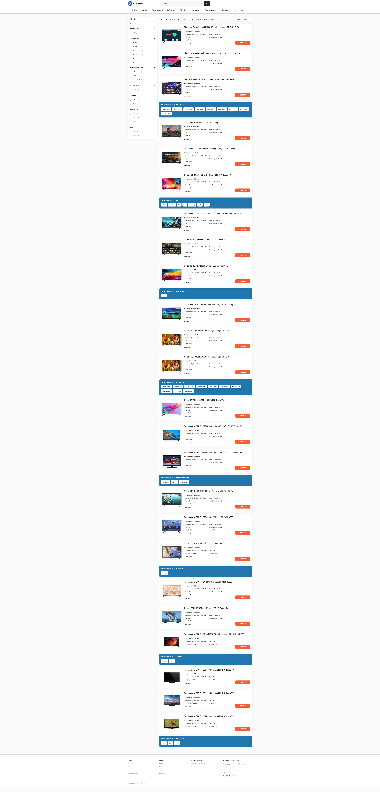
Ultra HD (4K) (184, 482)
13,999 (243, 69)
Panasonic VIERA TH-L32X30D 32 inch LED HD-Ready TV (209, 716)
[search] (207, 3)
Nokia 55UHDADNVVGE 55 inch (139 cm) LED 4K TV (207, 356)
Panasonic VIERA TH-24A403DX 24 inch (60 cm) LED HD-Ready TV (213, 452)
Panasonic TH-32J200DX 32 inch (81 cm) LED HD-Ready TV (210, 304)
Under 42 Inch (213, 386)
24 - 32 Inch (138, 51)
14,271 (243, 442)
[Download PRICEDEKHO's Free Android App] (245, 767)
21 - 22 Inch (137, 43)
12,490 (243, 706)
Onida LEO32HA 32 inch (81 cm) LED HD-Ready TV (206, 608)
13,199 (243, 624)
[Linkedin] (233, 776)
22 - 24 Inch (137, 47)
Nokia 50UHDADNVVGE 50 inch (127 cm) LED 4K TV (207, 330)
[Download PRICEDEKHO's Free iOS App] (230, 765)
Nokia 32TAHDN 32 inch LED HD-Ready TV (202, 122)
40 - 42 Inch (137, 59)
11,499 (243, 416)
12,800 (243, 597)
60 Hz (164, 573)
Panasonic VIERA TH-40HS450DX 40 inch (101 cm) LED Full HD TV (213, 213)
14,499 (243, 647)
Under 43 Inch (224, 386)
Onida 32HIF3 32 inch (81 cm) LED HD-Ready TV (205, 239)
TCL (200, 205)
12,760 (243, 320)
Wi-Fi (171, 661)
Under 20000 (177, 109)
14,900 (243, 468)
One (164, 743)
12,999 (243, 190)
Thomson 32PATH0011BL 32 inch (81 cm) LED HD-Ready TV (210, 79)
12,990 (243, 682)
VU (179, 205)
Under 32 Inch (189, 386)
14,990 (243, 164)
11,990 (243, 533)
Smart (164, 661)
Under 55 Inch (188, 391)
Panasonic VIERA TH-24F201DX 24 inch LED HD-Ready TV (209, 582)
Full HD (174, 482)
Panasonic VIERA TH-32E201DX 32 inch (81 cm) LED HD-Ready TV (213, 426)
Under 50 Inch (166, 391)
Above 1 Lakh (166, 113)
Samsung (192, 205)
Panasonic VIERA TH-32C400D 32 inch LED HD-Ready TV (209, 670)
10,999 (243, 95)
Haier (206, 205)
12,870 (243, 281)
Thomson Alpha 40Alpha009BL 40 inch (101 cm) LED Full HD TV (212, 53)
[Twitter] (227, 776)
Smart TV (137, 100)
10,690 (243, 559)
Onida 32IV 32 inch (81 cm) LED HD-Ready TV (204, 400)
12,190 (243, 729)
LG (184, 205)
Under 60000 (232, 109)
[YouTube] (230, 776)
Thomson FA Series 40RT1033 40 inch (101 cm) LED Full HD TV (211, 27)
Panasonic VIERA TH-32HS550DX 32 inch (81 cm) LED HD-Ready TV (214, 634)
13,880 (243, 255)
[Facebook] (224, 776)
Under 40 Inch (201, 386)
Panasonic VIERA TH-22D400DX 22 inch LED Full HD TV (208, 517)
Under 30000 (199, 109)
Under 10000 (166, 109)
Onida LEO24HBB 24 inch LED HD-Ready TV (203, 543)
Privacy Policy (131, 770)
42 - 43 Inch (137, 63)
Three (177, 743)
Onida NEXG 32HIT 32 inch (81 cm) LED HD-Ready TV (207, 175)
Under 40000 (210, 109)
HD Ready (165, 482)
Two (170, 743)
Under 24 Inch (178, 386)
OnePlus (172, 205)
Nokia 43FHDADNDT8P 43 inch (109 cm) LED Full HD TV (208, 491)
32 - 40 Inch (138, 55)
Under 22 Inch (166, 386)
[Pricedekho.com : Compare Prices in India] (136, 3)
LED (164, 295)
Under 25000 (188, 109)
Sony (164, 205)
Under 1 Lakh (243, 109)
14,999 (243, 43)
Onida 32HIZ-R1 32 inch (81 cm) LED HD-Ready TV (206, 265)
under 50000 (221, 109)
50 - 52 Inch (177, 391)
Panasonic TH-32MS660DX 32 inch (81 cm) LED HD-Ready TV (211, 148)
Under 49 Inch (236, 386)
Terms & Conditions (133, 773)
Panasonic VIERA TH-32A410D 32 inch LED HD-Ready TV (209, 693)
